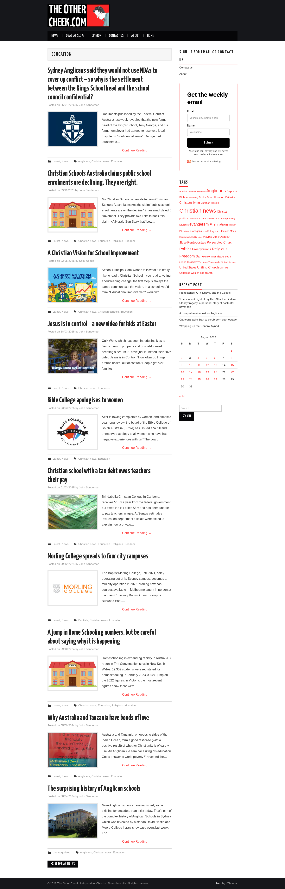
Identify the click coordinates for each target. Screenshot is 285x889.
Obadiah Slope (75, 36)
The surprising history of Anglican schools (94, 788)
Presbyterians (201, 249)
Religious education (124, 705)
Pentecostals (196, 242)
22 (232, 372)
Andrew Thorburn (197, 191)
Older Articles (64, 864)
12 (207, 365)
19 (207, 372)
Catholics (230, 197)
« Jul (182, 396)
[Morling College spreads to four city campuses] (72, 588)
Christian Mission (210, 203)
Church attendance (208, 218)
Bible (182, 197)
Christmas (194, 218)
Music (215, 237)
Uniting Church (208, 267)
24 (190, 379)
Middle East (196, 237)
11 (199, 365)
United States (187, 267)
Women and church (201, 273)
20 (215, 372)
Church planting (226, 218)
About (135, 36)
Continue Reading (136, 150)
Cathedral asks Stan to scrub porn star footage (208, 319)
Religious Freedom (123, 240)
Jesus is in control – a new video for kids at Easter (102, 324)
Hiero (218, 883)
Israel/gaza (195, 231)
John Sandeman (89, 104)
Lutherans (223, 231)
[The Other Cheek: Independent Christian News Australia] (79, 15)
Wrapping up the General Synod (199, 325)
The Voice (203, 262)
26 (207, 379)
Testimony (192, 262)
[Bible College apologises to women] (72, 432)
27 (215, 379)
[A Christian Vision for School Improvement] (72, 285)
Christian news (101, 161)
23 (182, 379)
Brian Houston (215, 197)
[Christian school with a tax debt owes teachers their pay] (72, 512)
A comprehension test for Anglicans (200, 313)
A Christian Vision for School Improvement (93, 253)
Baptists (83, 620)
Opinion (96, 36)
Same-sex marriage (210, 256)
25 (199, 379)
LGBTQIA (210, 231)
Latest (56, 161)
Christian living (189, 202)
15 (232, 365)
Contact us (116, 36)
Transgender (214, 262)
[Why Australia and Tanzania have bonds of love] (72, 750)
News (54, 36)
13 (215, 365)
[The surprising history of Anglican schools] (72, 821)
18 (199, 372)
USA (221, 267)
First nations (219, 224)
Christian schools (108, 311)
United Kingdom (228, 262)
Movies (207, 236)
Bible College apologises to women (85, 400)
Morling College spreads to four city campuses (98, 556)
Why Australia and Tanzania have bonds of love (98, 718)
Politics (185, 249)
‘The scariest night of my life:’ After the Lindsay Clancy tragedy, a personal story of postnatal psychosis (207, 302)
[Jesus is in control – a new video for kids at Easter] (72, 356)
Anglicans (84, 161)
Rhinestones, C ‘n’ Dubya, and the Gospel (205, 292)
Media (233, 231)
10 (190, 365)
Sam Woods (86, 260)
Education (117, 161)
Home (150, 36)
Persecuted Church (220, 242)
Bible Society (192, 197)
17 (190, 372)
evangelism (199, 224)
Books (202, 197)
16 (182, 372)
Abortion (183, 191)
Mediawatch (185, 237)
